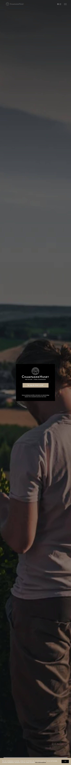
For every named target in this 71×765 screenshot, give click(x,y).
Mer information (40, 762)
